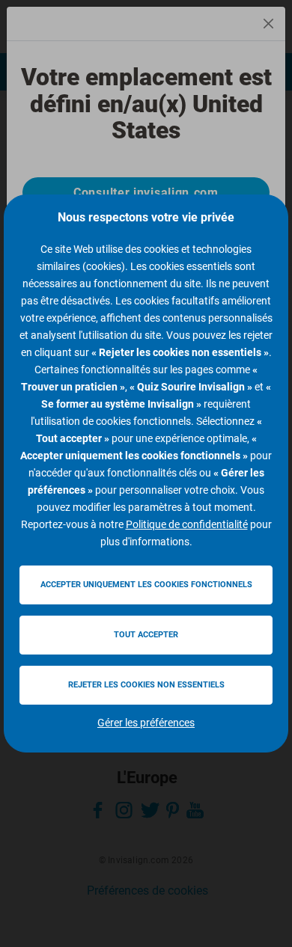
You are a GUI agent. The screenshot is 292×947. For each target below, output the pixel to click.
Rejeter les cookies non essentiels (146, 685)
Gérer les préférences (146, 723)
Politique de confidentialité (187, 524)
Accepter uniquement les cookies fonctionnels (146, 584)
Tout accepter (146, 635)
